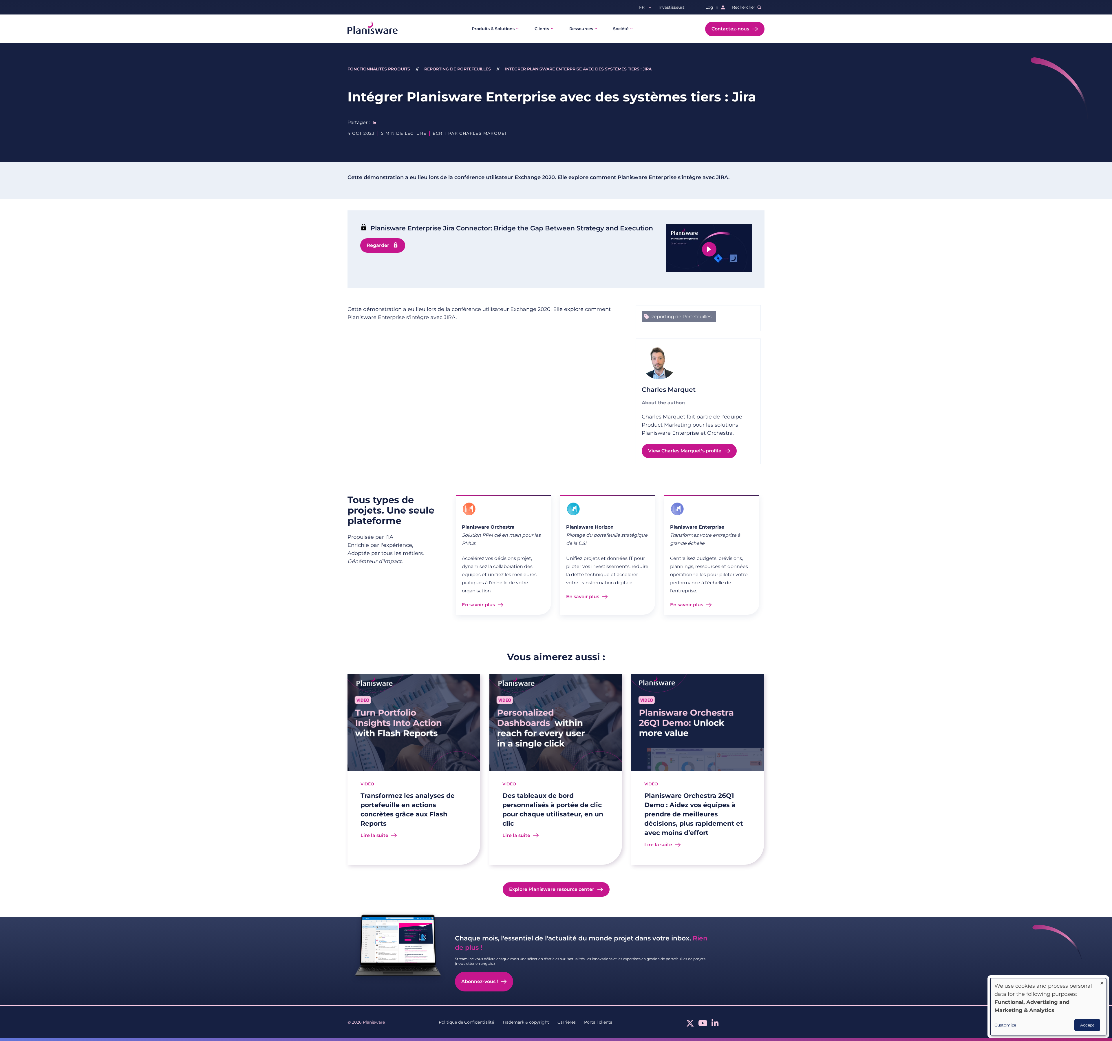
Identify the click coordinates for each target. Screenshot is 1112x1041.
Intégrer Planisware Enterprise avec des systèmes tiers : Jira (578, 69)
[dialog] (1048, 1006)
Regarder (378, 245)
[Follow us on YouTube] (702, 1024)
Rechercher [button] (743, 7)
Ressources (581, 28)
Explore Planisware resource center (551, 889)
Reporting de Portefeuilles (457, 69)
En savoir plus (478, 604)
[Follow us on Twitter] (690, 1024)
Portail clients (598, 1022)
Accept (1087, 1025)
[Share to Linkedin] (374, 122)
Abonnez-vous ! (479, 981)
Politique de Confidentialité (466, 1022)
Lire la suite (374, 835)
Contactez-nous (730, 29)
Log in (711, 7)
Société (621, 28)
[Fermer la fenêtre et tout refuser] (1102, 981)
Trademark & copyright (525, 1022)
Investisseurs (672, 7)
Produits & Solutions (493, 28)
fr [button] (642, 7)
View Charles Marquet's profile (684, 451)
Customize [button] (1005, 1025)
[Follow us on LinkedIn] (715, 1024)
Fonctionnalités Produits (379, 69)
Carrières (566, 1022)
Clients (542, 28)
